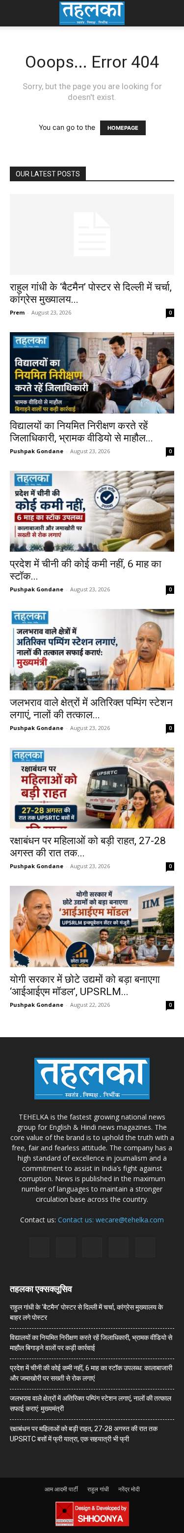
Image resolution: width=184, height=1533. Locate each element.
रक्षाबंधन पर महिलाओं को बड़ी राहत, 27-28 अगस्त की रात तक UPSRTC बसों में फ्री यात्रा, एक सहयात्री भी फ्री (84, 1434)
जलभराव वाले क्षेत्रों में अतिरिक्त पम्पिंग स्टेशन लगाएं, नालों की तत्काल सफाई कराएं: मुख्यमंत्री (90, 1403)
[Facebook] (39, 1247)
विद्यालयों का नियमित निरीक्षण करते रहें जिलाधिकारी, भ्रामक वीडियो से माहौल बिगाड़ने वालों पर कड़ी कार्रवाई (91, 1343)
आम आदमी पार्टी (61, 1489)
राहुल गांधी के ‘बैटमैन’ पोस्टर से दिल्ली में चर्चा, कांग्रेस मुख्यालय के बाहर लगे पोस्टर (86, 1312)
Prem (17, 312)
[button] (16, 13)
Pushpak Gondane (36, 451)
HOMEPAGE (122, 127)
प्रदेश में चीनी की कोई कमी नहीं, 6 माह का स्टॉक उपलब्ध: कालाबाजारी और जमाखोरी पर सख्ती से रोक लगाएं (91, 1373)
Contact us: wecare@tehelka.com (111, 1219)
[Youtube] (145, 1247)
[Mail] (66, 1247)
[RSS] (92, 1247)
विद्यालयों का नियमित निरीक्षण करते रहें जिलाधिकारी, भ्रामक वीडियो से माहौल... (81, 432)
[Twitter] (119, 1247)
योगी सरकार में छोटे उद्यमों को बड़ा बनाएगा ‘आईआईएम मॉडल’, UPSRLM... (85, 985)
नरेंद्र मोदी (129, 1489)
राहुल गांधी (98, 1489)
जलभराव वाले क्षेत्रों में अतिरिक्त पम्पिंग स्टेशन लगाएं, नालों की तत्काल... (91, 709)
